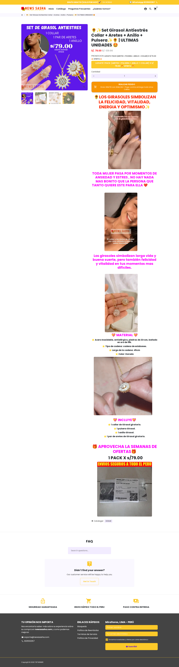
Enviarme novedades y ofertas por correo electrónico (128, 640)
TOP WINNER (39, 662)
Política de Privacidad (87, 638)
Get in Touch (89, 581)
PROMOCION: (123, 57)
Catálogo (61, 8)
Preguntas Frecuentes (79, 8)
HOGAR (108, 521)
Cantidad (95, 71)
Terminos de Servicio (87, 634)
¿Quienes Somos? (101, 8)
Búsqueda (82, 626)
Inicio (51, 8)
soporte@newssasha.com (35, 637)
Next (84, 57)
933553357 (28, 641)
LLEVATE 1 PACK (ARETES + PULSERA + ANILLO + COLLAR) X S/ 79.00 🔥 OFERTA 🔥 (124, 64)
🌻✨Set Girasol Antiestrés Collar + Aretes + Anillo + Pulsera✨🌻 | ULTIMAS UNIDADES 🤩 (60, 15)
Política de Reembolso (88, 630)
